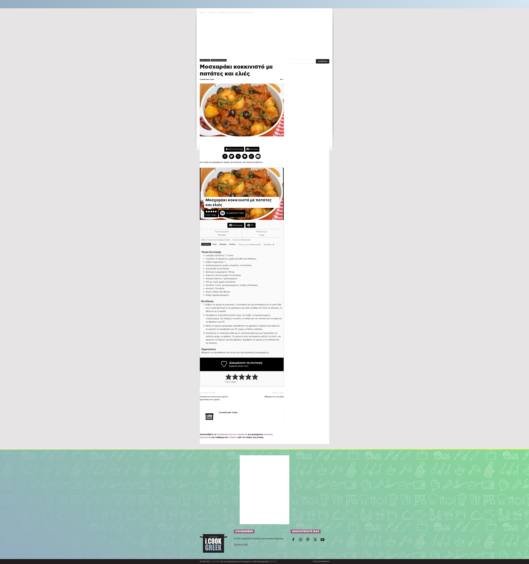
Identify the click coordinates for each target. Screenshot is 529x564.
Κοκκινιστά (255, 244)
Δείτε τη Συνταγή (235, 149)
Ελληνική (245, 239)
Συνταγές (211, 12)
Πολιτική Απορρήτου (321, 561)
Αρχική (202, 12)
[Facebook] (293, 540)
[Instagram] (300, 540)
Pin (252, 225)
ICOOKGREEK (215, 561)
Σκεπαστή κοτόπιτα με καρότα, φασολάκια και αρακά (214, 398)
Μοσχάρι (223, 244)
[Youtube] (322, 540)
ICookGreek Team (207, 79)
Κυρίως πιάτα (205, 60)
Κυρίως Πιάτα (223, 239)
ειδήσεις (232, 437)
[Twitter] (315, 540)
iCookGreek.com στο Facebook (231, 434)
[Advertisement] (264, 34)
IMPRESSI (273, 561)
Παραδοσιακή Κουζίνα (219, 60)
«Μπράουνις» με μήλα (274, 396)
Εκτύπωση (253, 149)
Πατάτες (232, 244)
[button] (207, 211)
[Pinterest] (308, 540)
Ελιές (215, 244)
